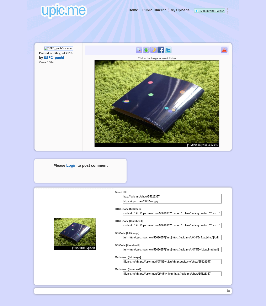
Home (133, 10)
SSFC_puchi (54, 57)
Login (71, 165)
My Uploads (180, 10)
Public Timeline (154, 10)
